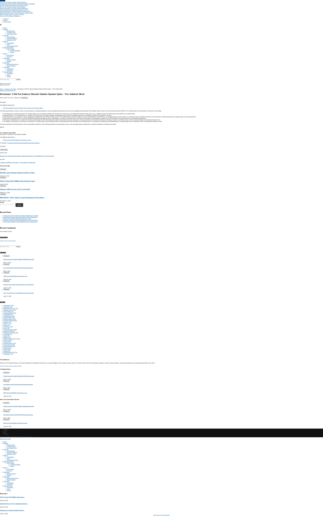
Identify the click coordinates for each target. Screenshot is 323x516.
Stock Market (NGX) (12, 46)
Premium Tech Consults (28, 436)
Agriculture (6, 67)
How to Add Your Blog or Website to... (10, 16)
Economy (5, 35)
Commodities (10, 43)
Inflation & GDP (11, 40)
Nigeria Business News (11, 338)
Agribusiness (10, 69)
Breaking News (11, 31)
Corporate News (11, 32)
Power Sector (10, 55)
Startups (9, 61)
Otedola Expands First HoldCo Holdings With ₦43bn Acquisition (17, 3)
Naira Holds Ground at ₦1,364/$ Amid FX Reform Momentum (20, 217)
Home (5, 28)
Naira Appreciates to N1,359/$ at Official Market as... (14, 8)
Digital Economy (11, 59)
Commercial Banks (15, 50)
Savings (9, 76)
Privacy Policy (7, 22)
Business (5, 29)
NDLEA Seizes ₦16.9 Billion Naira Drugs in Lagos (14, 10)
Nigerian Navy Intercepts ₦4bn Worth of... (12, 510)
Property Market (11, 66)
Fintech (12, 52)
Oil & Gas (9, 56)
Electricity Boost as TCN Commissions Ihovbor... (14, 503)
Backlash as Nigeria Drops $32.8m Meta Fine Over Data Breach (20, 220)
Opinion (7, 342)
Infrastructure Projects (12, 64)
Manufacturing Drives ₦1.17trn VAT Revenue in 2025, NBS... (16, 13)
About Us (6, 18)
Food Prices (10, 70)
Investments (10, 73)
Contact (5, 20)
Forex (8, 44)
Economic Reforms (12, 38)
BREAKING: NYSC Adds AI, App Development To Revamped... (22, 197)
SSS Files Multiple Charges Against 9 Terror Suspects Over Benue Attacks (23, 108)
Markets (5, 41)
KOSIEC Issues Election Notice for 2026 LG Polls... (14, 5)
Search (18, 79)
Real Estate (6, 62)
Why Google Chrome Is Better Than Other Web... (13, 2)
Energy (5, 53)
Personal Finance (7, 72)
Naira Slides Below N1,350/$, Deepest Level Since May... (15, 11)
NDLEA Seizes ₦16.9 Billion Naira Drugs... (12, 497)
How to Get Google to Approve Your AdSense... (13, 7)
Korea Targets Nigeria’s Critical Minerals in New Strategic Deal (20, 221)
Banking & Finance (8, 47)
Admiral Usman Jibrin (10, 89)
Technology (6, 58)
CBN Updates (10, 49)
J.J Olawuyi (3, 146)
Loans (8, 75)
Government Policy (12, 34)
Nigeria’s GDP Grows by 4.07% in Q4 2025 (12, 14)
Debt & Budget (11, 37)
